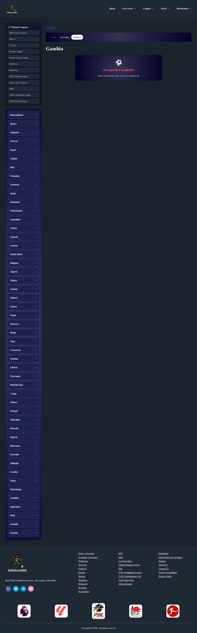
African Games (125, 583)
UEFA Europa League (18, 101)
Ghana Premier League (129, 564)
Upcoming (64, 37)
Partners (162, 561)
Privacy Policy (165, 576)
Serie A (12, 39)
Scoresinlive (83, 591)
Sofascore (82, 583)
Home (112, 8)
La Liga (12, 45)
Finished (77, 37)
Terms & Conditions (168, 572)
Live (54, 37)
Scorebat (82, 587)
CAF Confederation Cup (130, 576)
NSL (121, 557)
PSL (121, 568)
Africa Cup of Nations (18, 82)
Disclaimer (163, 553)
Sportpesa (82, 580)
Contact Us (164, 568)
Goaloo (81, 572)
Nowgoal (82, 564)
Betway (82, 576)
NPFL (11, 88)
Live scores (127, 8)
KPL (121, 553)
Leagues (147, 8)
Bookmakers (183, 8)
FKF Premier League (18, 32)
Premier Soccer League (18, 57)
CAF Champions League (130, 572)
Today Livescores (86, 553)
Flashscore (83, 561)
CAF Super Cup (126, 580)
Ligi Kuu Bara (125, 561)
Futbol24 (82, 568)
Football (50, 27)
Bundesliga (13, 70)
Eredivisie (13, 63)
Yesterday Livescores (88, 557)
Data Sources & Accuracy (170, 557)
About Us (163, 564)
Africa (164, 8)
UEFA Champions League (20, 95)
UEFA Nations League (18, 76)
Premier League (15, 51)
